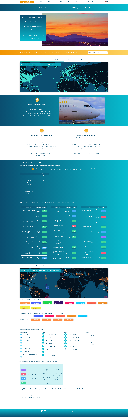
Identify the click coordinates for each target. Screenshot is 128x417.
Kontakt (60, 415)
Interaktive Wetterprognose (68, 411)
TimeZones (95, 1)
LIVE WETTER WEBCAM (25, 399)
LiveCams (79, 411)
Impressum (66, 415)
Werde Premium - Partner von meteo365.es (48, 415)
